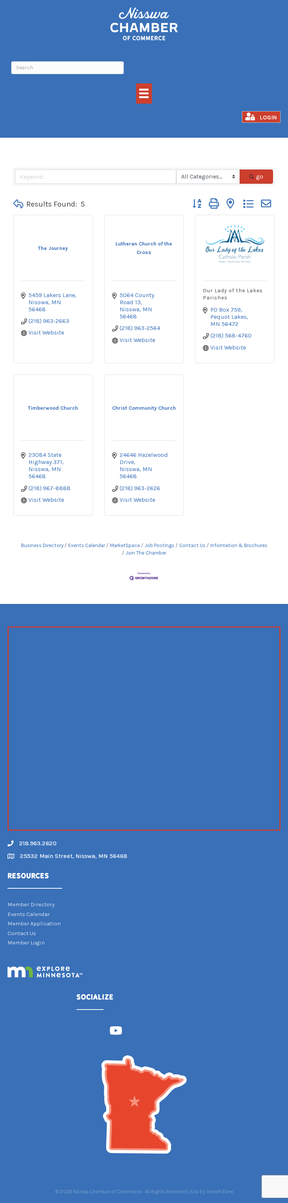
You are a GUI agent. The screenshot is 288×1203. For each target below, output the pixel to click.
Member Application (34, 923)
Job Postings (159, 545)
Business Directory (42, 545)
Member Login (26, 942)
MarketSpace (125, 545)
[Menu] (144, 93)
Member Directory (31, 904)
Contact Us (192, 545)
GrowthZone (219, 1191)
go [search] (259, 176)
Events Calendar (86, 545)
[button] (18, 204)
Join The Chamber (146, 553)
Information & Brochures (238, 545)
